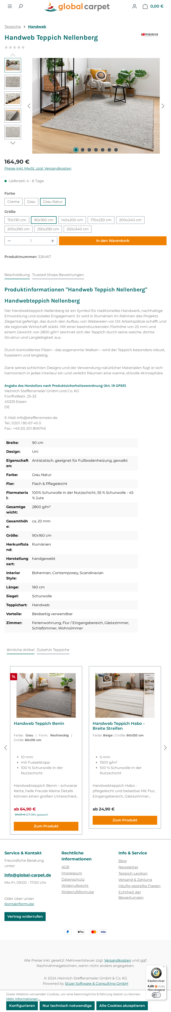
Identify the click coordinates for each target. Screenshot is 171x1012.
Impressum (71, 873)
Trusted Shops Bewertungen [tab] (58, 275)
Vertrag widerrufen (25, 916)
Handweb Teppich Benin (39, 723)
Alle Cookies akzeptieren (122, 1006)
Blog (122, 861)
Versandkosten (117, 960)
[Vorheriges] (29, 106)
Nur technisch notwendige (67, 1006)
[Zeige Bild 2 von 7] (82, 150)
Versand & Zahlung (135, 880)
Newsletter (128, 867)
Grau (31, 202)
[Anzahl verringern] (9, 240)
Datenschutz (73, 879)
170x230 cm (101, 220)
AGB (65, 867)
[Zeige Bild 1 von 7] (76, 150)
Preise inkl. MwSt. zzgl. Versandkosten (37, 168)
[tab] (17, 275)
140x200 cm (72, 220)
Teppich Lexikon (133, 873)
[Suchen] (20, 6)
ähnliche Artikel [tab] (21, 650)
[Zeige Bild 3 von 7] (89, 150)
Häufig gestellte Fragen (139, 886)
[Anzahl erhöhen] (52, 240)
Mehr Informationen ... (23, 999)
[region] (85, 106)
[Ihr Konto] (134, 6)
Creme (13, 202)
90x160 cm (43, 220)
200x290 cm (18, 229)
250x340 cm (78, 229)
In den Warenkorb (112, 241)
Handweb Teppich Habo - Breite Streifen (119, 726)
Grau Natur (53, 202)
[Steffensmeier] (154, 39)
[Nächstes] (163, 106)
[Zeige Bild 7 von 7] (116, 150)
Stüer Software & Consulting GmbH (96, 983)
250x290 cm (48, 229)
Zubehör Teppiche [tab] (53, 650)
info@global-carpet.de (27, 875)
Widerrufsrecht (75, 886)
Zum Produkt (46, 826)
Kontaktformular (19, 904)
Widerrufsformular (77, 892)
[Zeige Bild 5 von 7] (102, 150)
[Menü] (9, 6)
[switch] (156, 995)
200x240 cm (130, 220)
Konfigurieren (22, 1006)
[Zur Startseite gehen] (77, 7)
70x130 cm (16, 220)
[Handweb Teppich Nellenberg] (96, 106)
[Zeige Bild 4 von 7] (96, 150)
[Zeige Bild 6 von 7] (109, 150)
